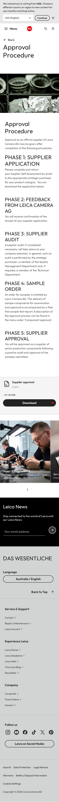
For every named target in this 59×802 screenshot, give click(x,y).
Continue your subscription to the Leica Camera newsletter (52, 530)
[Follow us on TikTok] (34, 732)
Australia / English (28, 579)
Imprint (7, 767)
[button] (52, 592)
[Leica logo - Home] (29, 28)
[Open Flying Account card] (53, 28)
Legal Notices (40, 767)
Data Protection (22, 767)
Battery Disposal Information (31, 775)
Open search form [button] (46, 28)
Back (11, 40)
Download (29, 403)
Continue (42, 17)
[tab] (27, 489)
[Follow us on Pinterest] (51, 732)
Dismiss (53, 18)
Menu (13, 28)
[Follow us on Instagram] (8, 732)
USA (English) (12, 17)
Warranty (8, 775)
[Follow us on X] (42, 732)
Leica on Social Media (29, 744)
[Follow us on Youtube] (16, 732)
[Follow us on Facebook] (25, 732)
